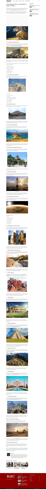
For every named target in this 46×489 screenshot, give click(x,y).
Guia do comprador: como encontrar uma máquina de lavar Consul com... (24, 481)
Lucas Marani (12, 453)
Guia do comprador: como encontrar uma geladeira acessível (24, 477)
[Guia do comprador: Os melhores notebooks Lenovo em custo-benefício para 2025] (24, 464)
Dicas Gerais (7, 466)
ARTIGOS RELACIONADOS (9, 460)
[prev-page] (6, 469)
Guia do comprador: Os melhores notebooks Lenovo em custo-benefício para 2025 (24, 468)
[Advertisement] (17, 20)
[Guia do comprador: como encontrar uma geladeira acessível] (9, 464)
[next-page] (7, 469)
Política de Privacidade (36, 488)
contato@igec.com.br (10, 479)
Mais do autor (15, 460)
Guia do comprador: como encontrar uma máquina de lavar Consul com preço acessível (17, 468)
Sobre (39, 488)
